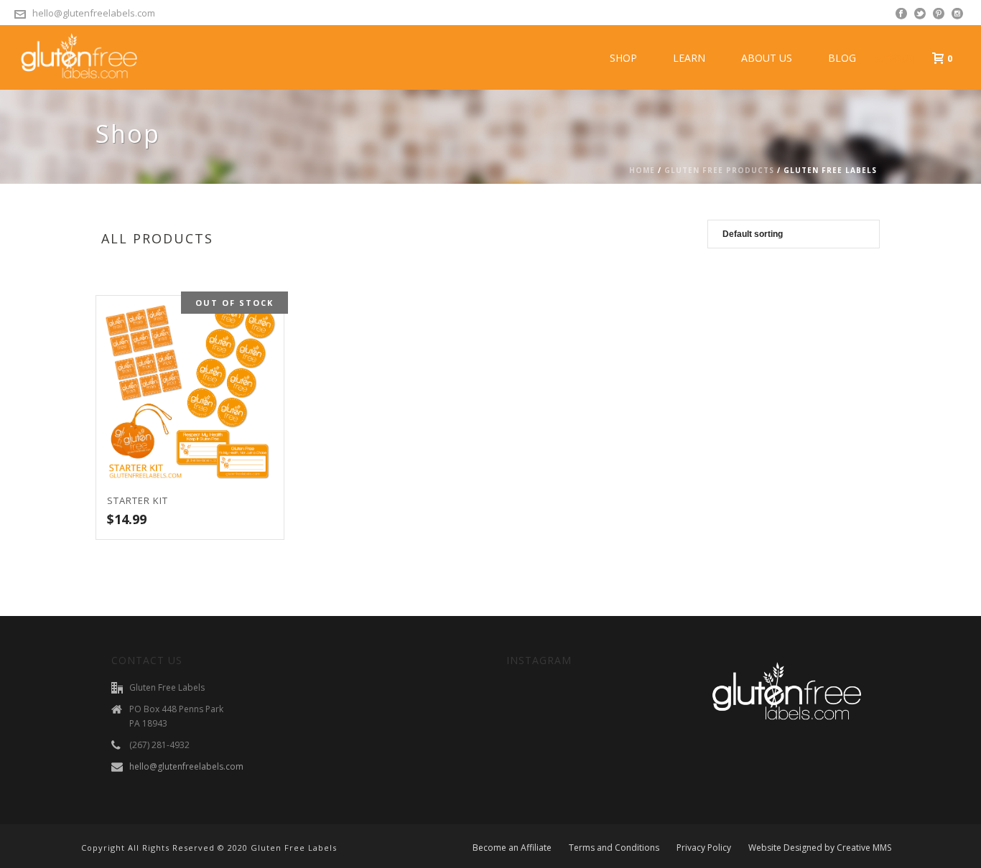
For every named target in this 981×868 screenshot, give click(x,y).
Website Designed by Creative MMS (819, 848)
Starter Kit (137, 500)
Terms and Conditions (614, 848)
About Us (766, 58)
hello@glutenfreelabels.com (93, 12)
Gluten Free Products (719, 170)
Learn (689, 58)
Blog (842, 58)
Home (642, 170)
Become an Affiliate (512, 848)
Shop (623, 58)
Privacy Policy (704, 848)
